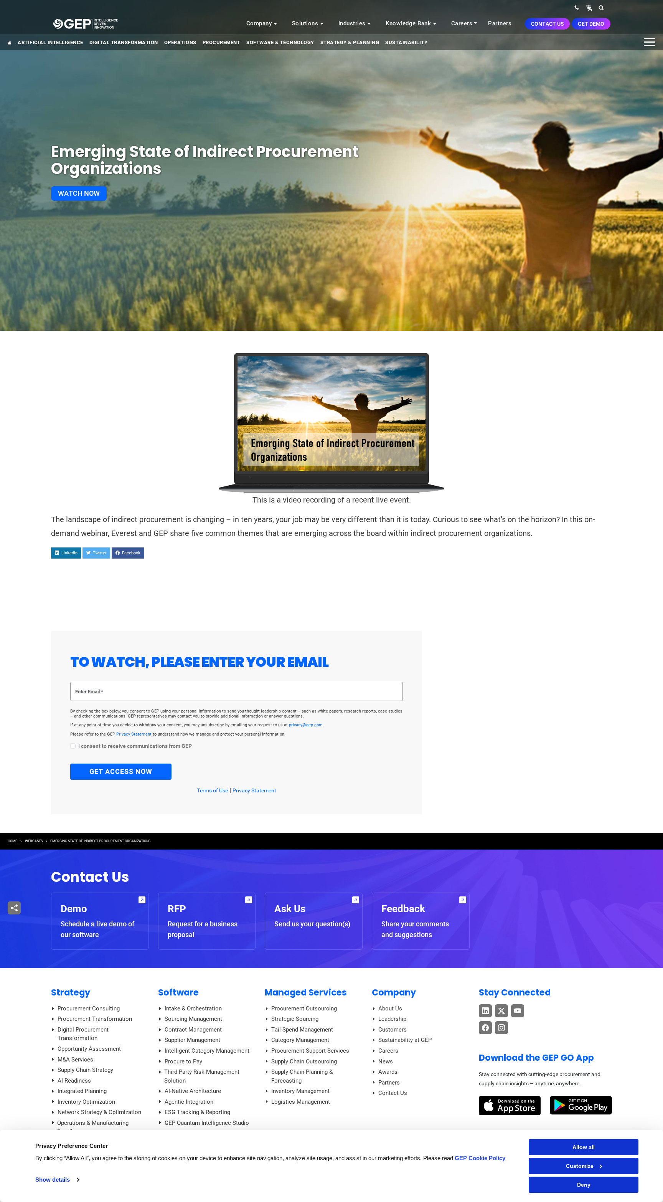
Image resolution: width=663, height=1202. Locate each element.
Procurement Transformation (95, 1018)
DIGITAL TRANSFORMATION (123, 42)
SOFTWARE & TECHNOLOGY (280, 42)
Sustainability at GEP (405, 1040)
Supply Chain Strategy (85, 1069)
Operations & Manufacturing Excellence (93, 1127)
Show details (52, 1179)
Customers (392, 1029)
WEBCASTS (34, 841)
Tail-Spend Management (302, 1029)
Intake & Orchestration (193, 1008)
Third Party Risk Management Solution (201, 1076)
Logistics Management (300, 1101)
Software (178, 992)
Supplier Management (192, 1040)
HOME (12, 841)
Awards (387, 1071)
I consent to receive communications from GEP (135, 746)
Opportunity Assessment (89, 1048)
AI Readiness (74, 1080)
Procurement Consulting (89, 1008)
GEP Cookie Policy (480, 1158)
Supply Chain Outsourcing (304, 1061)
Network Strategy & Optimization (99, 1112)
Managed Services (306, 992)
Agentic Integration (189, 1101)
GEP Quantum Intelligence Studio (207, 1122)
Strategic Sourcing (294, 1018)
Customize (580, 1166)
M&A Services (75, 1059)
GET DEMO (591, 24)
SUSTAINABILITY (406, 42)
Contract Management (193, 1029)
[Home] (86, 23)
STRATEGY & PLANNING (349, 42)
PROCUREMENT (222, 42)
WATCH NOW (79, 193)
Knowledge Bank (409, 23)
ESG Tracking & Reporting (197, 1112)
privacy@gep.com (306, 725)
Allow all (583, 1147)
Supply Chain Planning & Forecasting (302, 1076)
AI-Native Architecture (193, 1091)
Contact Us (547, 24)
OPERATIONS (180, 42)
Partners (499, 23)
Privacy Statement (134, 734)
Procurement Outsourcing (304, 1008)
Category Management (300, 1040)
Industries (353, 23)
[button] (589, 7)
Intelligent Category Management (207, 1050)
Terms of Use (212, 790)
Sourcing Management (193, 1018)
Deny (583, 1185)
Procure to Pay (183, 1061)
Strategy (70, 992)
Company (260, 23)
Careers (462, 23)
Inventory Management (300, 1091)
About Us (390, 1008)
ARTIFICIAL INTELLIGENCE (50, 42)
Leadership (392, 1018)
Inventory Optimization (86, 1101)
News (385, 1061)
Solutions (306, 23)
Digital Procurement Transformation (83, 1034)
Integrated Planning (82, 1091)
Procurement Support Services (310, 1050)
